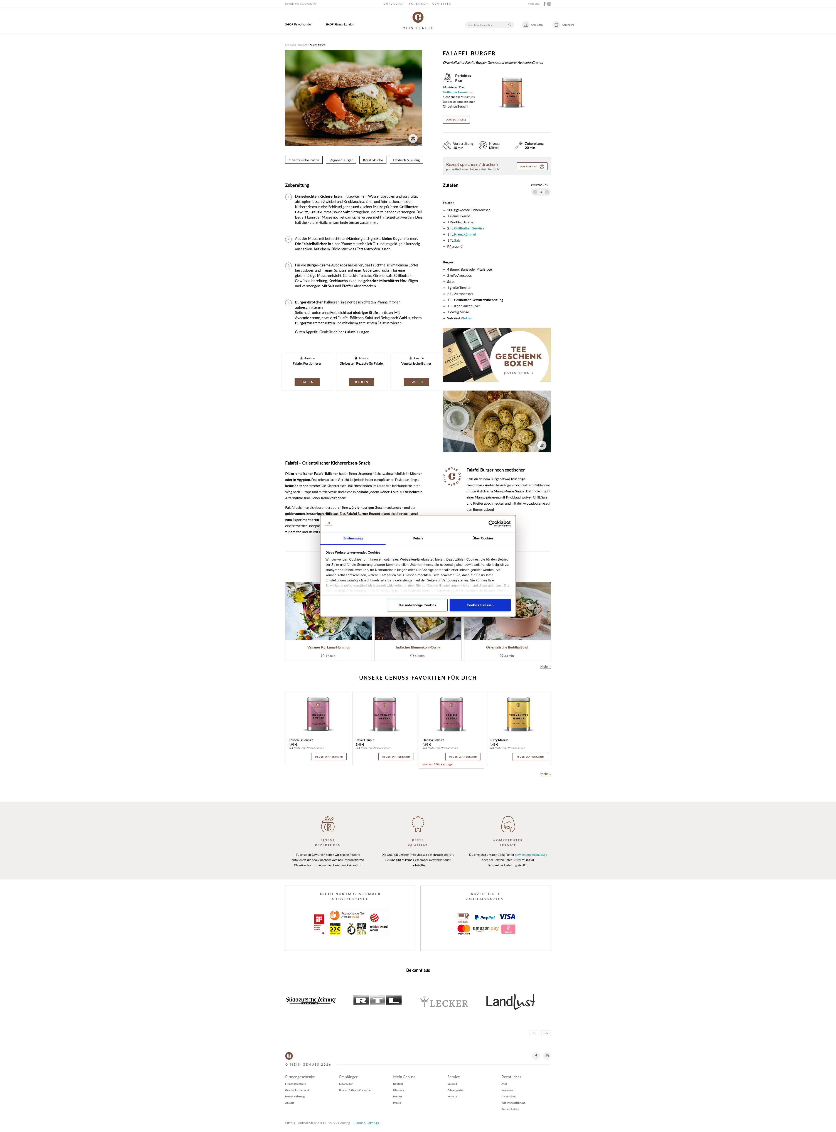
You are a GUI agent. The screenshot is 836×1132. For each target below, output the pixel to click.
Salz (457, 240)
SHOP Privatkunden (298, 24)
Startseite (290, 44)
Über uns (398, 1090)
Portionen (540, 185)
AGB (504, 1083)
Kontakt (398, 1083)
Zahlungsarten (455, 1090)
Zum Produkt (456, 119)
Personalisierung (295, 1096)
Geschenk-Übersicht (297, 1090)
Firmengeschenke (295, 1083)
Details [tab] (418, 538)
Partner (397, 1096)
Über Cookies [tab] (483, 538)
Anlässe (289, 1102)
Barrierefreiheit (510, 1109)
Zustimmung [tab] (353, 538)
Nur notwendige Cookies (417, 605)
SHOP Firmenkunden (339, 24)
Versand (452, 1083)
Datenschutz (508, 1096)
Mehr (545, 666)
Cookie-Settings (367, 1123)
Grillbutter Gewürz (469, 228)
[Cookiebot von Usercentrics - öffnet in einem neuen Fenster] (492, 524)
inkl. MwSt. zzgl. (298, 748)
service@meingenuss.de (531, 854)
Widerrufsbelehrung (513, 1102)
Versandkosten (315, 748)
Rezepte (302, 44)
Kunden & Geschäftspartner (355, 1090)
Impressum (507, 1090)
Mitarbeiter (346, 1083)
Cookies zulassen (480, 605)
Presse (397, 1102)
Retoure (452, 1096)
